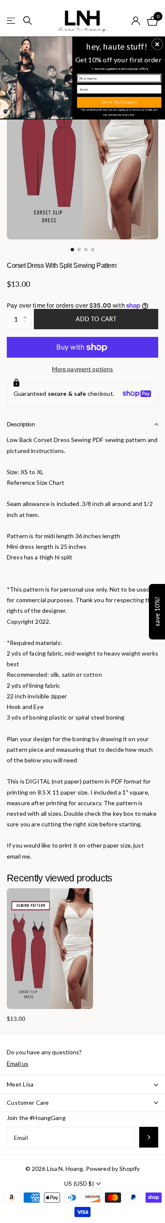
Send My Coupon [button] (119, 102)
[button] (157, 44)
